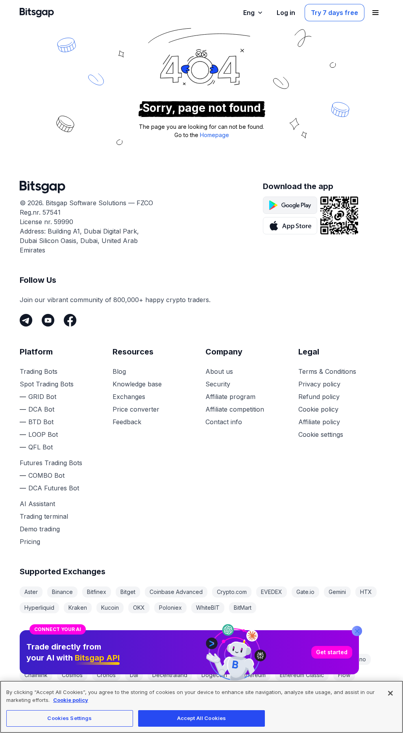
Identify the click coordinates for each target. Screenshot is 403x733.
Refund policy (319, 397)
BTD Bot (41, 422)
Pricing (30, 542)
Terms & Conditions (327, 371)
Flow (344, 675)
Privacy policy (319, 384)
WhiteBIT (208, 607)
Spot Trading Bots (47, 384)
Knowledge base (137, 384)
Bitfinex (96, 591)
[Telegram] (26, 320)
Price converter (136, 409)
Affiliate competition (234, 409)
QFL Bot (40, 447)
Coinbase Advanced (176, 591)
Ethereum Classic (302, 675)
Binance (62, 591)
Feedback (127, 422)
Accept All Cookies (201, 718)
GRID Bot (42, 397)
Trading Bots (38, 371)
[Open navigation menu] (375, 12)
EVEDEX (271, 591)
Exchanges (129, 397)
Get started (332, 652)
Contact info (223, 422)
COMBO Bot (46, 475)
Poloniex (170, 607)
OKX (139, 607)
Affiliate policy (319, 422)
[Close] (357, 631)
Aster (31, 591)
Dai (134, 675)
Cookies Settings (69, 718)
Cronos (106, 675)
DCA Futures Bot (53, 488)
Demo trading (40, 529)
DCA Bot (41, 409)
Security (217, 384)
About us (219, 371)
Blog (119, 371)
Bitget (127, 591)
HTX (366, 591)
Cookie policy (318, 409)
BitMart (242, 607)
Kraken (77, 607)
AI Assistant (37, 504)
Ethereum (253, 675)
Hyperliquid (39, 607)
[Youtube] (48, 320)
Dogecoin (214, 675)
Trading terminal (44, 516)
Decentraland (169, 675)
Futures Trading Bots (51, 463)
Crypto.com (232, 591)
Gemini (337, 591)
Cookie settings (320, 434)
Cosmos (72, 675)
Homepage (214, 135)
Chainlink (36, 675)
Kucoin (110, 607)
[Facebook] (70, 320)
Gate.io (305, 591)
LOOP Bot (43, 434)
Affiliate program (230, 397)
